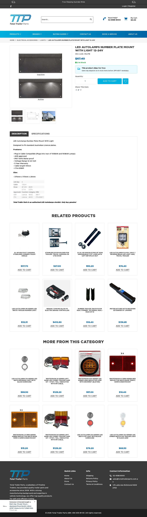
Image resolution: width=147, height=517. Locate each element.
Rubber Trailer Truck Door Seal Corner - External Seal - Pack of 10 (90, 310)
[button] (125, 81)
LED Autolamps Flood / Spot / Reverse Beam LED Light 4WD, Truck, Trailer (123, 254)
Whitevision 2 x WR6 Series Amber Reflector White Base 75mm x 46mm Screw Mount (24, 436)
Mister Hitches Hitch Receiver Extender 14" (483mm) (122, 309)
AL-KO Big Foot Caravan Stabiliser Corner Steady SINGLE (24, 254)
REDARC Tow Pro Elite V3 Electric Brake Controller (57, 309)
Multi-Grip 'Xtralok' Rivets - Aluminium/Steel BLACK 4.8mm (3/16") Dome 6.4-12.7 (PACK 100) (21, 506)
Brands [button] (36, 34)
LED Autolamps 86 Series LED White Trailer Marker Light (24, 309)
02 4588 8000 (114, 20)
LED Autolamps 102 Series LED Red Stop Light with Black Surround (90, 436)
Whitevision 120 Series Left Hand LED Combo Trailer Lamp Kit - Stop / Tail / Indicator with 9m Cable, (57, 437)
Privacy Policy (92, 481)
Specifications (40, 134)
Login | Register (129, 6)
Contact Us (85, 34)
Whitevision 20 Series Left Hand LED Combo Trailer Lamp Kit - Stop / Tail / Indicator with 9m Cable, (57, 381)
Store (66, 481)
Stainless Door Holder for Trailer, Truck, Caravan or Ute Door (57, 254)
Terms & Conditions (94, 484)
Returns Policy (92, 478)
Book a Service (109, 34)
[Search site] (91, 19)
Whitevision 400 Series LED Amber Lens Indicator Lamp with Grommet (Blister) (90, 380)
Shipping (89, 475)
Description (19, 134)
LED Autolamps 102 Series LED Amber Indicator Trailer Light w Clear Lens (122, 436)
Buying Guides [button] (60, 34)
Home (66, 475)
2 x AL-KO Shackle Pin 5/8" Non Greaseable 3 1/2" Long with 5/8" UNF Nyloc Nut (90, 254)
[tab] (19, 133)
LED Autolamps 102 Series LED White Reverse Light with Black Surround (24, 380)
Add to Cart (110, 81)
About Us (132, 34)
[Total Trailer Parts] (20, 19)
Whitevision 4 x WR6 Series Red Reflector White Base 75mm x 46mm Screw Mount (122, 380)
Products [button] (15, 34)
